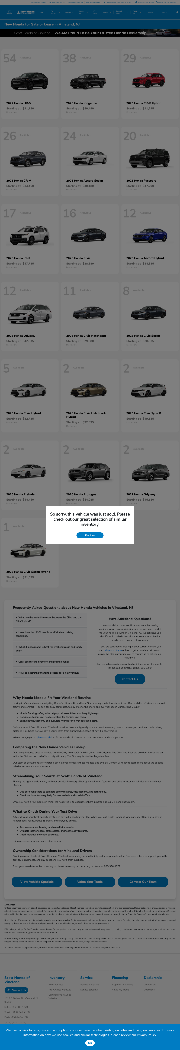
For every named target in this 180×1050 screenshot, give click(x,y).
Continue (90, 535)
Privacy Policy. (147, 1035)
